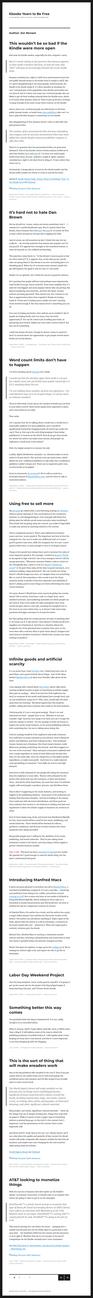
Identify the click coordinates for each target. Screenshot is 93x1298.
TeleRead (36, 1152)
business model (31, 864)
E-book (17, 197)
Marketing (45, 644)
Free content (14, 1167)
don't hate (51, 344)
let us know (33, 473)
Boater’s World (61, 555)
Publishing (42, 197)
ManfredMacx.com (36, 476)
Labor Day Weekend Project (36, 975)
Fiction (58, 344)
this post (36, 372)
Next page (67, 1280)
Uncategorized (31, 344)
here (27, 153)
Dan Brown (43, 344)
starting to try (15, 896)
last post (16, 511)
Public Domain (31, 197)
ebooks (57, 959)
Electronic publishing (30, 488)
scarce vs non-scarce (54, 197)
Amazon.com (56, 1164)
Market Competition (42, 194)
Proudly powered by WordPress (40, 1291)
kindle (23, 197)
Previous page (61, 1280)
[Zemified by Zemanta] (39, 1158)
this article (44, 687)
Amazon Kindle (56, 1261)
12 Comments (55, 867)
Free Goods (30, 194)
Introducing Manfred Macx (35, 880)
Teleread (31, 182)
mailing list (57, 947)
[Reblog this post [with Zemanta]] (39, 188)
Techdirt (64, 511)
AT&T (64, 1261)
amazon (55, 194)
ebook (19, 488)
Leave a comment (18, 347)
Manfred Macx (48, 486)
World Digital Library (18, 1152)
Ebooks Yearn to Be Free (29, 14)
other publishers (49, 112)
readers (38, 1261)
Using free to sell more (31, 503)
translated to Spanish (47, 852)
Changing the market (34, 486)
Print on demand (45, 488)
